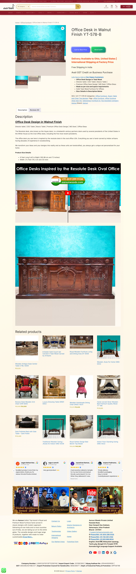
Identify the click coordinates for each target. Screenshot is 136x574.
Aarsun (85, 103)
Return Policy (56, 526)
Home (17, 22)
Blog (93, 12)
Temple (19, 12)
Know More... (28, 537)
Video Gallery (72, 531)
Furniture (62, 12)
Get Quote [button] (126, 6)
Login (69, 521)
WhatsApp (98, 50)
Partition (30, 12)
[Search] (78, 6)
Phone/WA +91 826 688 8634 (102, 539)
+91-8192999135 (109, 1)
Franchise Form (72, 542)
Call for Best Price (80, 50)
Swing (50, 12)
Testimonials (56, 531)
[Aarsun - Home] (8, 6)
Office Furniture (26, 22)
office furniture (98, 98)
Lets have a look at (88, 77)
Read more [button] (46, 479)
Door (85, 12)
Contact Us (56, 521)
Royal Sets (75, 12)
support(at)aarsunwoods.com (102, 532)
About (10, 12)
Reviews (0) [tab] (34, 110)
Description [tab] (22, 110)
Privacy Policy (70, 571)
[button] (62, 28)
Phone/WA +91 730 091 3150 (102, 537)
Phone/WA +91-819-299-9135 (102, 534)
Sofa (41, 12)
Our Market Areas (58, 542)
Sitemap (79, 571)
